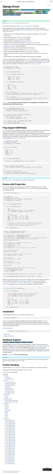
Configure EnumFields (10, 383)
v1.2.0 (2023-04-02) (10, 454)
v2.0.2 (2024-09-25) (10, 440)
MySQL (13, 349)
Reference (6, 403)
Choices (7, 406)
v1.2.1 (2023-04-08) (10, 453)
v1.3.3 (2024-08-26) (10, 445)
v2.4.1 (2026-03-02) (10, 425)
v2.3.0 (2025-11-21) (10, 428)
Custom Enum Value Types (11, 402)
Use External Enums (10, 382)
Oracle (23, 349)
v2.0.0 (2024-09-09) (10, 443)
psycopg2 (15, 347)
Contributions (6, 372)
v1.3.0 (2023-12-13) (10, 449)
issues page (29, 369)
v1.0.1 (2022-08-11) (9, 460)
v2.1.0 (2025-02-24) (10, 439)
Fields (6, 405)
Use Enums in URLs (10, 391)
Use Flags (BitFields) (10, 385)
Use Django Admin (9, 392)
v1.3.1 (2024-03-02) (10, 448)
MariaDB (17, 349)
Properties (7, 377)
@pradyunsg (13, 472)
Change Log (7, 419)
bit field (10, 49)
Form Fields (8, 409)
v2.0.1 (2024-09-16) (10, 442)
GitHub (18, 314)
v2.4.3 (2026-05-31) (10, 422)
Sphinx (8, 472)
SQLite (9, 349)
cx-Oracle (20, 360)
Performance (7, 394)
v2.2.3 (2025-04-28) (10, 432)
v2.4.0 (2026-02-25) (10, 426)
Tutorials (6, 375)
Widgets (7, 411)
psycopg (8, 347)
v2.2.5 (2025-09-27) (10, 429)
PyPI (32, 314)
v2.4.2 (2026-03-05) (10, 423)
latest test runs (10, 354)
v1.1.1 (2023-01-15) (9, 457)
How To (6, 380)
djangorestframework (9, 336)
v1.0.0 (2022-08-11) (10, 462)
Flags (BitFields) (9, 379)
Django (31, 26)
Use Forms (7, 386)
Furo (17, 472)
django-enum (6, 31)
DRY (36, 367)
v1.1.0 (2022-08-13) (10, 459)
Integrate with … (9, 388)
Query (6, 412)
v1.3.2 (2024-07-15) (10, 446)
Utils (6, 417)
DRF (6, 414)
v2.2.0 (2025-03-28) (10, 437)
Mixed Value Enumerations (11, 400)
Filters (6, 408)
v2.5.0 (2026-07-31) (10, 420)
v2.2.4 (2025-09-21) (10, 431)
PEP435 (18, 26)
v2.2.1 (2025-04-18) (10, 436)
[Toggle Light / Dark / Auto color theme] (50, 1)
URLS (6, 416)
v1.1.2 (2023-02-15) (10, 456)
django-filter (7, 334)
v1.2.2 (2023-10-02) (10, 451)
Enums (6, 395)
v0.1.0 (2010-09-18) (10, 463)
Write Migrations (9, 389)
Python (38, 346)
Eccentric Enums (8, 399)
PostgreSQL (14, 344)
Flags (6, 397)
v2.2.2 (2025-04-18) (10, 434)
